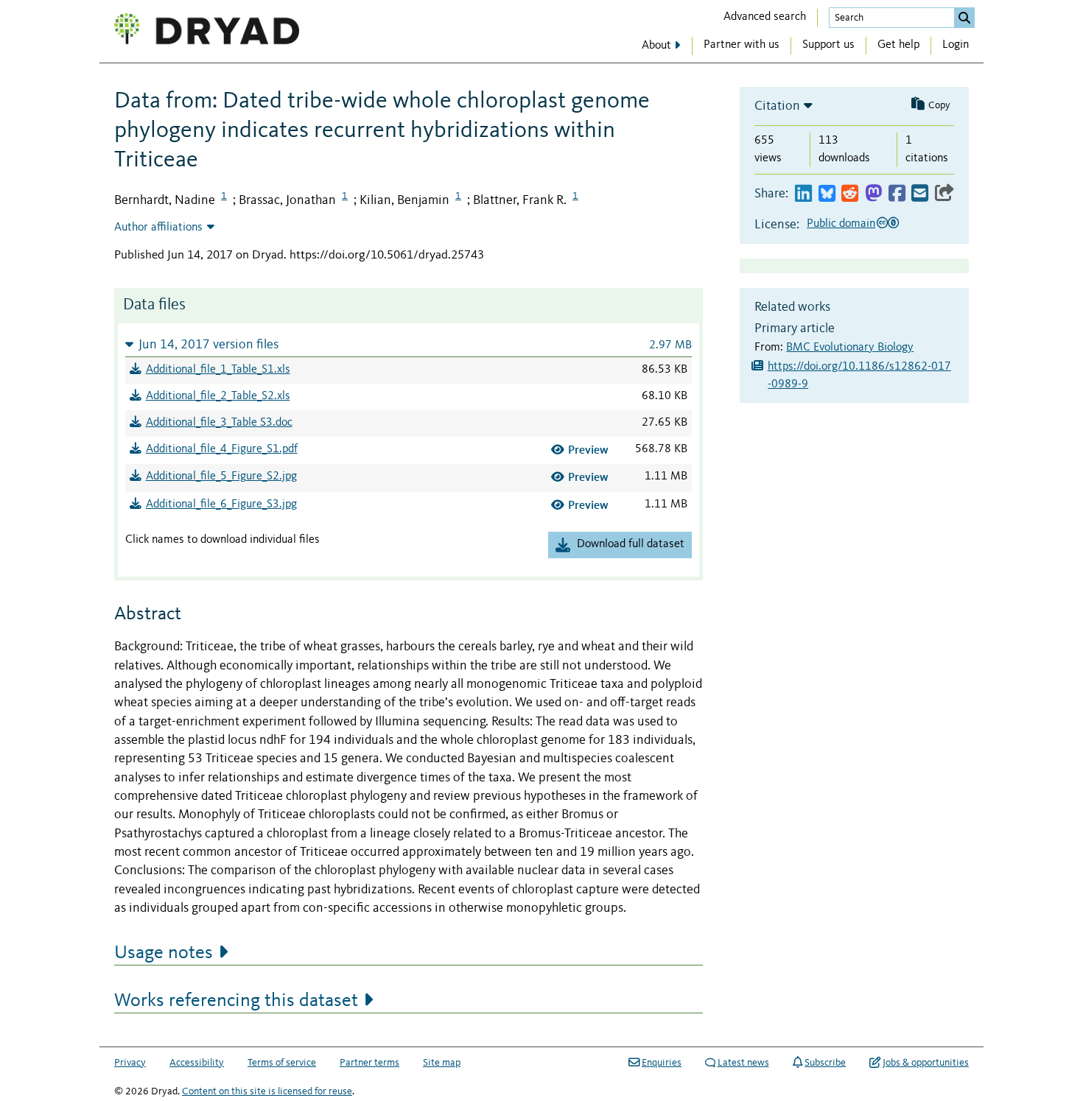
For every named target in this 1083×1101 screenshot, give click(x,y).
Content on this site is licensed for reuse (267, 1091)
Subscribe (825, 1063)
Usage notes (163, 953)
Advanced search (764, 17)
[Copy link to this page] (944, 194)
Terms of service (282, 1063)
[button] (408, 344)
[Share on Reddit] (849, 194)
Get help (898, 45)
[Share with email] (919, 194)
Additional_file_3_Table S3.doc (219, 423)
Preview (588, 450)
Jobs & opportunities (926, 1063)
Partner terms (369, 1063)
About (656, 46)
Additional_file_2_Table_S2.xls (218, 396)
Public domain (841, 224)
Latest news (743, 1063)
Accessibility (196, 1063)
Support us (828, 45)
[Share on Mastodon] (873, 194)
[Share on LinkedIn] (803, 194)
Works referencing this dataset (236, 1000)
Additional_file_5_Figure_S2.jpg (221, 476)
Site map (441, 1063)
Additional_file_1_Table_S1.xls (218, 370)
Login (955, 45)
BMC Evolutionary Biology (850, 347)
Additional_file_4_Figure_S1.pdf (222, 449)
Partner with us (741, 45)
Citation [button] (777, 106)
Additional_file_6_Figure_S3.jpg (221, 504)
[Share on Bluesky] (827, 194)
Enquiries (661, 1063)
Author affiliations (158, 227)
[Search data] (964, 17)
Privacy (130, 1063)
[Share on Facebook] (897, 194)
